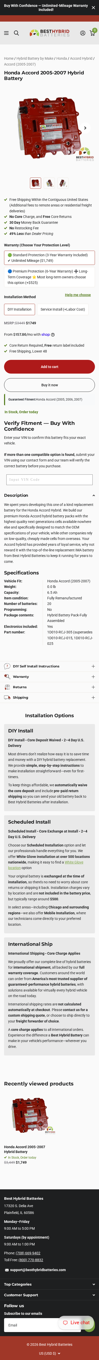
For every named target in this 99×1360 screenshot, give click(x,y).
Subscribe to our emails (23, 1313)
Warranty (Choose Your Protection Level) (37, 245)
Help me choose (78, 295)
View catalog (7, 33)
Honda (61, 58)
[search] (16, 33)
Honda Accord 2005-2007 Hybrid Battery (24, 1149)
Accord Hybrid (81, 58)
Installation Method (47, 296)
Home (8, 58)
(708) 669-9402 (28, 1253)
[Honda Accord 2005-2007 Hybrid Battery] (30, 1115)
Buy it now (49, 385)
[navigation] (35, 183)
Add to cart (49, 367)
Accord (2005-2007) (20, 64)
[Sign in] (82, 33)
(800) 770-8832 (31, 1260)
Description (16, 495)
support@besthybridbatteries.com (38, 1270)
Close (93, 7)
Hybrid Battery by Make (34, 58)
